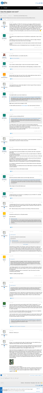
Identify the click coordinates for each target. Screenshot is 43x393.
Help (36, 382)
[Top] (40, 383)
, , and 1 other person (18, 326)
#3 (41, 53)
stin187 (4, 215)
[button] (2, 8)
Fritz (2, 13)
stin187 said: (12, 234)
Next (5, 19)
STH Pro (2, 382)
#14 (41, 212)
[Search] (41, 8)
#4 (41, 62)
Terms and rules (27, 382)
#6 (41, 83)
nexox (4, 76)
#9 (41, 137)
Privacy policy (33, 382)
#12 (41, 192)
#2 (41, 34)
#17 (41, 282)
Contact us (22, 382)
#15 (41, 231)
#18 (41, 302)
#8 (41, 114)
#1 (41, 22)
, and (15, 58)
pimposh (4, 57)
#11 (41, 175)
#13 (41, 202)
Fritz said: (11, 259)
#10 (41, 147)
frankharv (4, 37)
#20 (41, 340)
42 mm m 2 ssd (14, 218)
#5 (41, 73)
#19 (41, 330)
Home (38, 382)
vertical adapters (25, 105)
